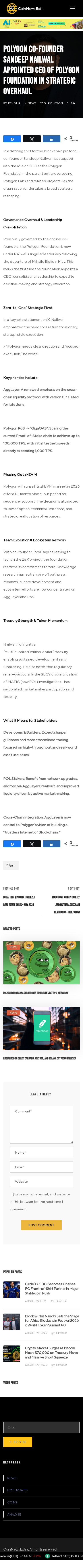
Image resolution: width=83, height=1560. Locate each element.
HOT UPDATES (17, 1490)
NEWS (32, 103)
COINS (12, 1502)
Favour (14, 103)
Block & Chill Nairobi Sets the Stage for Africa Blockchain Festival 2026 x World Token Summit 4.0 (52, 1320)
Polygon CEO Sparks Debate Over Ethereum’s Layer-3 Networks (35, 993)
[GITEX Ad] (41, 23)
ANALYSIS (14, 1514)
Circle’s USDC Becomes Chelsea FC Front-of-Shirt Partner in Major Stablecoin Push (52, 1288)
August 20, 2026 (36, 1333)
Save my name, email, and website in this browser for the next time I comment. (40, 1201)
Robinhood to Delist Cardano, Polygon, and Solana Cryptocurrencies (39, 1058)
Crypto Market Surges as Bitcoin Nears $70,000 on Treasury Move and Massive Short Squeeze (51, 1352)
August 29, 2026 (35, 1301)
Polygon (55, 103)
